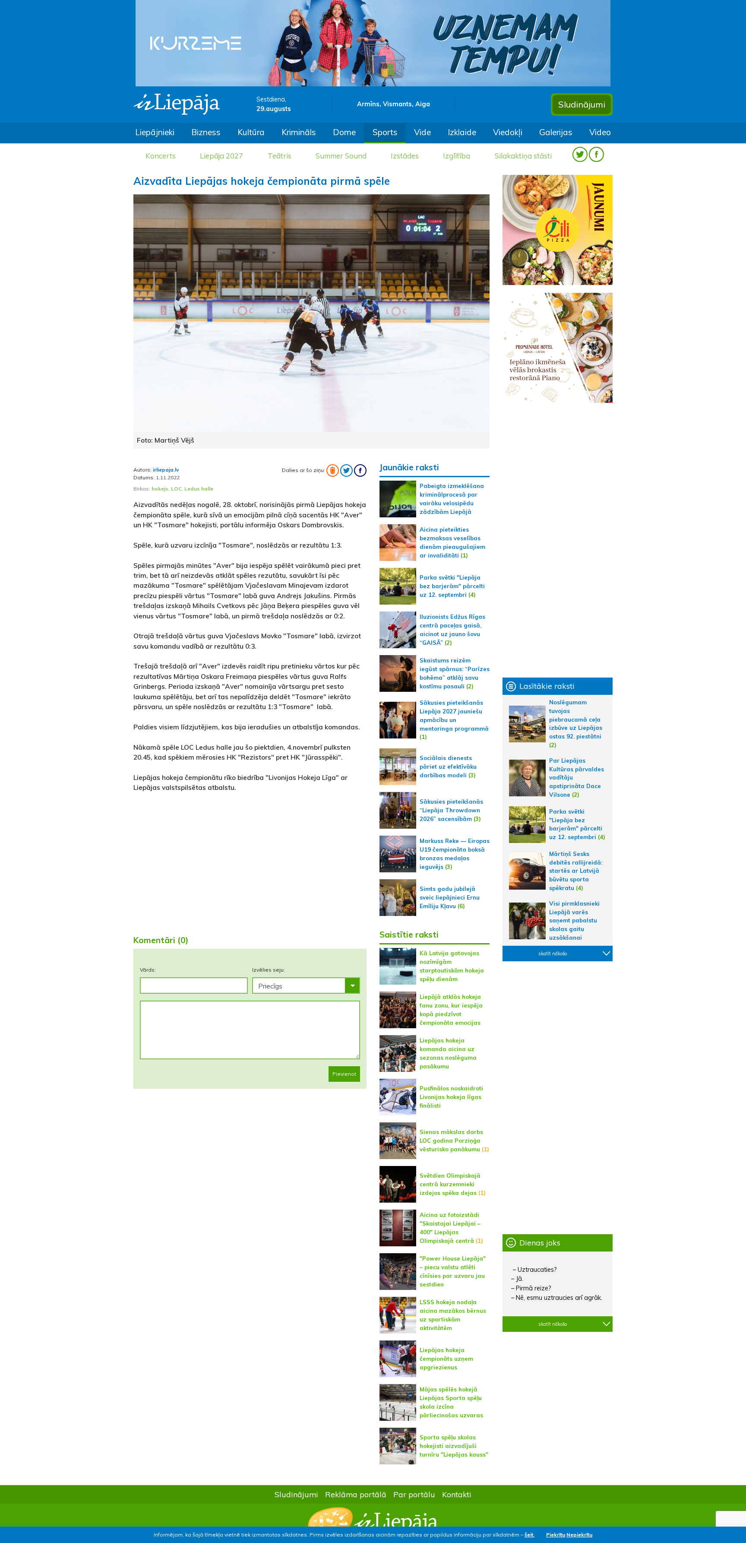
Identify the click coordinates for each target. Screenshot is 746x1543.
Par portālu (414, 1494)
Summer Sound (341, 155)
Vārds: (148, 969)
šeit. (529, 1534)
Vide (422, 132)
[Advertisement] (250, 860)
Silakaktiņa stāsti (523, 155)
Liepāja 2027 (221, 155)
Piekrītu (555, 1534)
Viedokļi (507, 132)
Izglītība (456, 155)
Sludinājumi (581, 104)
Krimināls (298, 132)
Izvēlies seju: (268, 969)
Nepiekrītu (579, 1534)
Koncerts (160, 155)
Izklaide (462, 132)
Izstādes (405, 155)
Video (600, 132)
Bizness (206, 132)
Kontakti (456, 1494)
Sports (385, 132)
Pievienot (344, 1074)
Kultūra (251, 132)
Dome (344, 132)
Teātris (279, 155)
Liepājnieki (154, 132)
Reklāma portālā (355, 1494)
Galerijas (555, 132)
